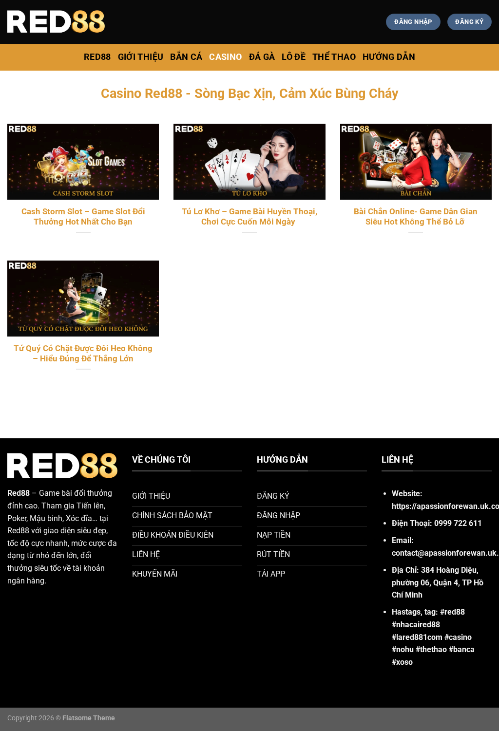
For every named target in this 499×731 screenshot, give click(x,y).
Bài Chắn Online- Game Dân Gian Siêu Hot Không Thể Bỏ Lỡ (416, 217)
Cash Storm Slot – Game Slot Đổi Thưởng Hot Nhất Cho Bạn (83, 217)
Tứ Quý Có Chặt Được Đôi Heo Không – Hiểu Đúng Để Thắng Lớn (83, 354)
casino (225, 57)
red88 (97, 57)
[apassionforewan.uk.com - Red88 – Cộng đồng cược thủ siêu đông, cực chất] (56, 22)
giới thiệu (141, 57)
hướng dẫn (389, 57)
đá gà (262, 57)
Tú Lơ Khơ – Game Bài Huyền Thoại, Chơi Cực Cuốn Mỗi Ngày (249, 217)
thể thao (334, 57)
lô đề (294, 57)
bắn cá (186, 57)
